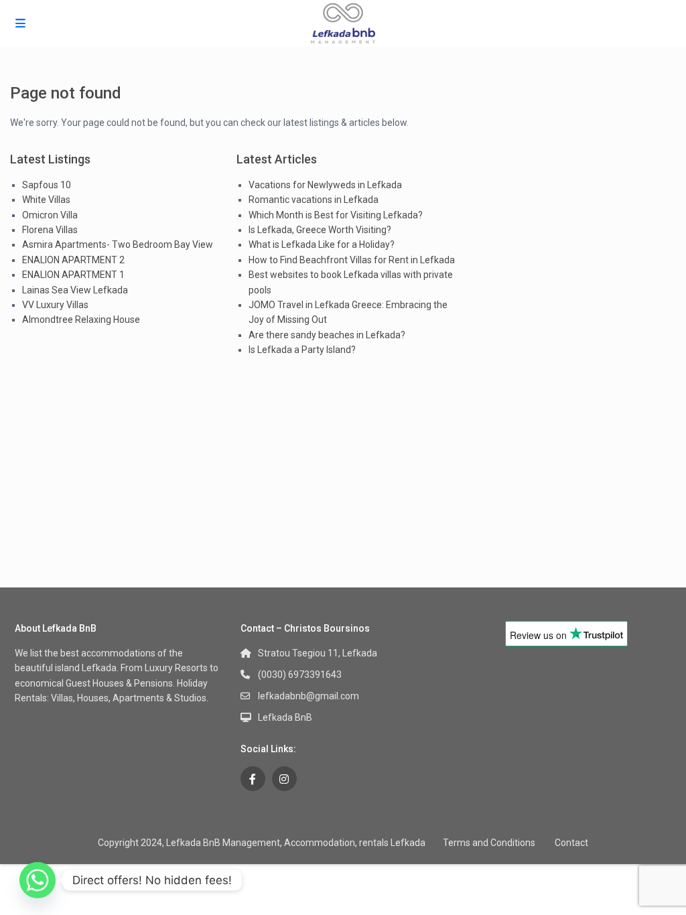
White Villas (46, 199)
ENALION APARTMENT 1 (73, 274)
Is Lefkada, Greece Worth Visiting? (320, 229)
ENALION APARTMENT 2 (73, 260)
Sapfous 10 (46, 185)
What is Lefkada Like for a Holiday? (322, 244)
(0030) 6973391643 (300, 674)
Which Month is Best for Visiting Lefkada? (336, 215)
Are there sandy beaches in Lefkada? (327, 335)
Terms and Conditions (489, 842)
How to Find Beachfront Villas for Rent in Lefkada (352, 260)
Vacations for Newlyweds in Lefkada (325, 185)
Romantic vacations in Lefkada (314, 199)
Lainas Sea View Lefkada (75, 290)
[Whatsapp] (37, 880)
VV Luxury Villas (55, 304)
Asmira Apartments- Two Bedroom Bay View (117, 244)
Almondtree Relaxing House (81, 319)
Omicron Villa (50, 215)
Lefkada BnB (285, 717)
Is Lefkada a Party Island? (302, 349)
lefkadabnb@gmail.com (308, 696)
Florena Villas (50, 229)
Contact (571, 842)
